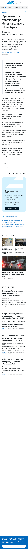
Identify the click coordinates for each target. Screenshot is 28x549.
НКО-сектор (16, 308)
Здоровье (10, 278)
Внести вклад (12, 208)
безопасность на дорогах (11, 219)
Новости (4, 12)
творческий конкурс (11, 222)
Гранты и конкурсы (7, 52)
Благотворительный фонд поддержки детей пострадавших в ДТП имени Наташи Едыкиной (13, 226)
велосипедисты (6, 220)
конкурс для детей (15, 220)
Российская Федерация (11, 216)
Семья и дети (15, 52)
